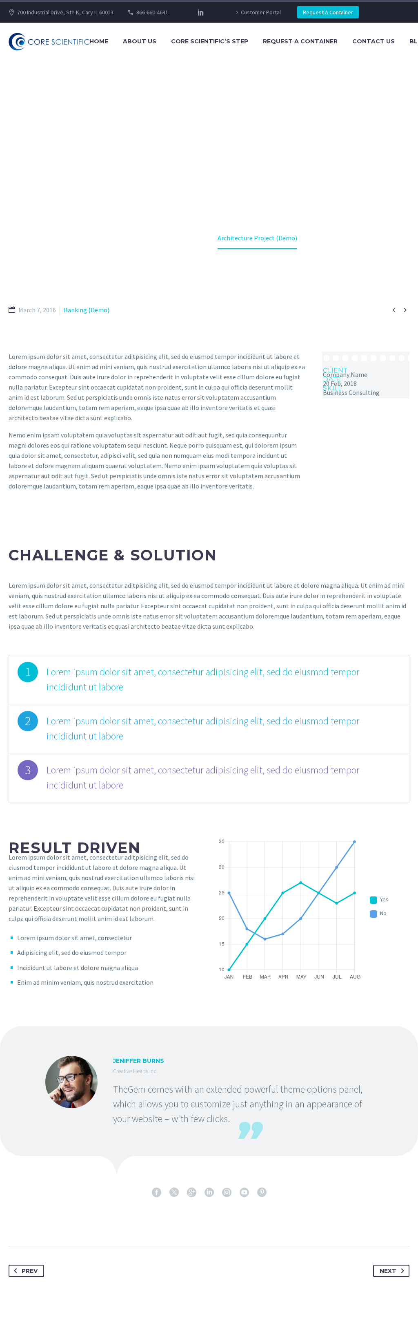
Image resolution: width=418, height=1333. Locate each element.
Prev (30, 1271)
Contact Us (373, 41)
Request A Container (328, 12)
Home (98, 41)
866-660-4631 (152, 12)
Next (388, 1271)
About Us (139, 41)
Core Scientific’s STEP (209, 41)
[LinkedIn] (201, 12)
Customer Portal (261, 12)
